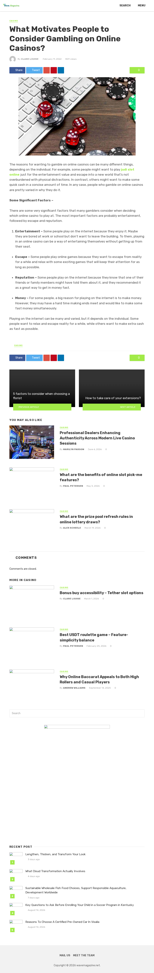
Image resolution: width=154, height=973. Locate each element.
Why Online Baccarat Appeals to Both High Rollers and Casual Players (99, 679)
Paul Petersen (73, 486)
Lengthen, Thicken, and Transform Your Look (55, 854)
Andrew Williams (74, 688)
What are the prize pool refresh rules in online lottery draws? (96, 519)
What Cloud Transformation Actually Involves (55, 871)
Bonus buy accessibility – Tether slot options (101, 593)
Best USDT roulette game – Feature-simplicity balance (94, 637)
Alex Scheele (72, 528)
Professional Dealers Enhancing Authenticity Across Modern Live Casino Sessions (97, 438)
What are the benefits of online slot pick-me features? (101, 477)
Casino (13, 21)
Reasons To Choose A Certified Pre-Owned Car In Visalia (62, 922)
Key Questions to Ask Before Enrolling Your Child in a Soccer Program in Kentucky (79, 905)
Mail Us (65, 955)
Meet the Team (83, 955)
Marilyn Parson (73, 449)
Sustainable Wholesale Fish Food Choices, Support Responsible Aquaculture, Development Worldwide (75, 890)
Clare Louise (29, 59)
